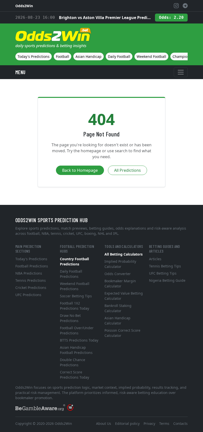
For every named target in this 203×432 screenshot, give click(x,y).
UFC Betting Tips (163, 273)
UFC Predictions (28, 294)
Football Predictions (31, 266)
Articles (155, 259)
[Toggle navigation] (181, 72)
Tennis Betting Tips (165, 266)
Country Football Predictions (74, 261)
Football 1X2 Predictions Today (74, 306)
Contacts (180, 423)
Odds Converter (117, 273)
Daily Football (119, 56)
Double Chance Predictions (72, 362)
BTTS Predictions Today (79, 340)
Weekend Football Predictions (74, 286)
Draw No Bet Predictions (70, 318)
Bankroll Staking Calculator (117, 308)
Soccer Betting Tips (76, 296)
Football (62, 56)
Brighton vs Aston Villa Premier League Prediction (105, 17)
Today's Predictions (34, 56)
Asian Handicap (89, 56)
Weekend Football (151, 56)
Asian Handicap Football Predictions (76, 350)
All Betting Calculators (123, 254)
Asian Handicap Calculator (117, 320)
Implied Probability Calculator (120, 264)
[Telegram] (185, 5)
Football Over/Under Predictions (77, 330)
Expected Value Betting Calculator (123, 296)
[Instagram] (176, 5)
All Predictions (127, 170)
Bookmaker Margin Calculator (120, 283)
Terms (164, 423)
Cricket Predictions (30, 287)
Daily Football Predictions (71, 274)
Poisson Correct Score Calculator (122, 333)
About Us (103, 423)
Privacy (149, 423)
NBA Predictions (28, 273)
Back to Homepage (80, 170)
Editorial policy (127, 423)
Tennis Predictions (30, 280)
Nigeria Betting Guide (167, 280)
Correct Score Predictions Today (74, 375)
